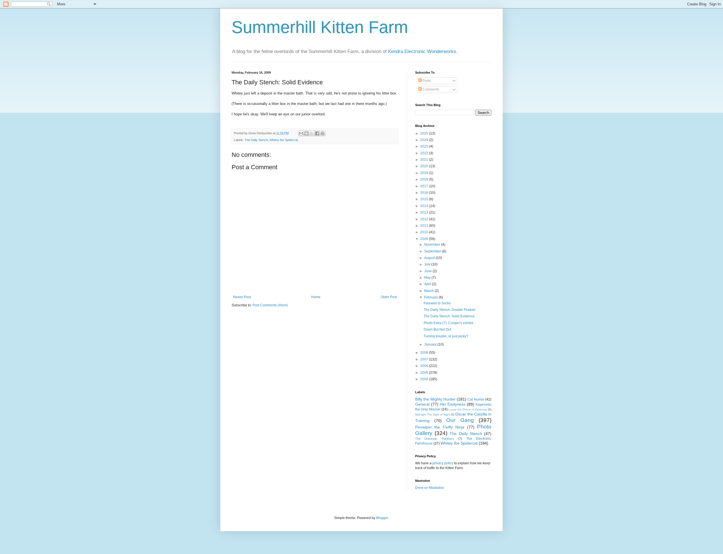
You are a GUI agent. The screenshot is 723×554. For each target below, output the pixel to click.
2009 (424, 239)
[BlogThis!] (306, 133)
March (429, 291)
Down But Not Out (437, 329)
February (431, 297)
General (422, 404)
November (432, 245)
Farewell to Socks (437, 303)
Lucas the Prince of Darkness (467, 409)
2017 (424, 186)
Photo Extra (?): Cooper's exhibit (448, 323)
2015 (424, 199)
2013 (424, 212)
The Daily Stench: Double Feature (450, 310)
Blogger (382, 518)
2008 (424, 353)
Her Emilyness (453, 404)
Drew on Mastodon (429, 488)
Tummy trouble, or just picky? (446, 336)
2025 (424, 133)
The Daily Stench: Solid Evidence (449, 316)
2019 (424, 173)
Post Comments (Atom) (270, 305)
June (428, 271)
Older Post (389, 297)
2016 (424, 193)
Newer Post (242, 297)
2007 (424, 359)
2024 (424, 140)
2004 (424, 379)
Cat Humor (475, 399)
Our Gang (460, 420)
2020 (424, 166)
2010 (424, 232)
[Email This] (301, 133)
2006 (424, 366)
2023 (424, 146)
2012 (424, 219)
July (427, 264)
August (430, 258)
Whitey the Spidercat (284, 140)
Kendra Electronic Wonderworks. (423, 51)
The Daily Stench (256, 140)
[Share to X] (312, 133)
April (428, 284)
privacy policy (442, 463)
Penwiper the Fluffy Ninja (439, 427)
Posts (426, 81)
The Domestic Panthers (434, 438)
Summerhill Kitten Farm (320, 27)
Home (316, 297)
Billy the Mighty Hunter (435, 399)
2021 (424, 160)
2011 (424, 226)
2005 (424, 373)
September (433, 251)
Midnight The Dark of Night (432, 414)
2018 (424, 179)
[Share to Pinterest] (322, 133)
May (428, 278)
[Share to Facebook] (317, 133)
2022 (424, 153)
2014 (424, 206)
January (430, 344)
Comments (430, 89)
